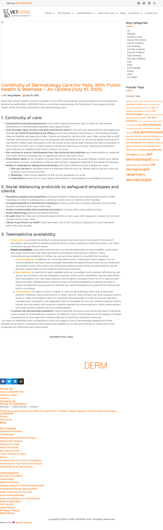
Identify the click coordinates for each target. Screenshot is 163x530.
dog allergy (129, 128)
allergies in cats (137, 101)
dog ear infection (134, 136)
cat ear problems (155, 114)
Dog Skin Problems (136, 58)
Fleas (129, 65)
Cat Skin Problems (136, 49)
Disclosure (7, 513)
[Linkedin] (149, 3)
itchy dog (145, 149)
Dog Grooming (134, 55)
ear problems (148, 143)
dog (140, 125)
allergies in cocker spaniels (153, 101)
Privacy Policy (9, 510)
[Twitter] (144, 3)
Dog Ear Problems (136, 52)
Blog (122, 13)
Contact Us (151, 13)
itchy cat (135, 150)
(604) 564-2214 (23, 3)
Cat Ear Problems (135, 43)
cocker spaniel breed (145, 121)
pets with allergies (140, 165)
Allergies (131, 34)
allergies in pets (134, 104)
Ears (129, 62)
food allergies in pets (152, 146)
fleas (158, 143)
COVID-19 (133, 125)
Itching (130, 71)
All (128, 30)
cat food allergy (141, 118)
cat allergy (137, 111)
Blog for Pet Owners (136, 40)
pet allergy (141, 155)
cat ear (146, 114)
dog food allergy (151, 136)
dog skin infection (146, 140)
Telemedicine (18, 240)
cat (153, 107)
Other (129, 74)
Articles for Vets (134, 37)
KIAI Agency (25, 522)
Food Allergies (134, 68)
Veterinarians (84, 13)
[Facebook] (138, 3)
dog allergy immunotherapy (143, 128)
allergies (129, 101)
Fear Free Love (106, 13)
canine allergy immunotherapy (140, 108)
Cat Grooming (133, 46)
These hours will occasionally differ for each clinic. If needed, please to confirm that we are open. (58, 411)
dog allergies (152, 124)
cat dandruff (146, 111)
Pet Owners (64, 13)
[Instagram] (154, 3)
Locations (133, 13)
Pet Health (132, 77)
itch (128, 149)
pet (154, 149)
